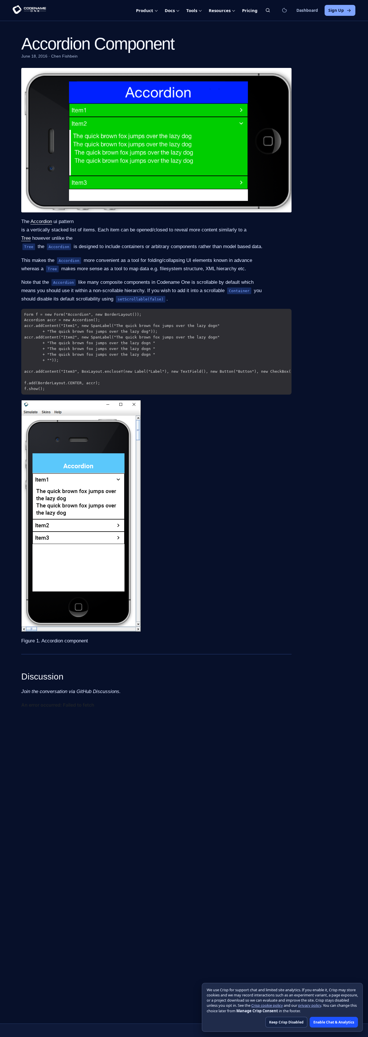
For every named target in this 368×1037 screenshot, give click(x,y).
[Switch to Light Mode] (284, 10)
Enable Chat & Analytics (333, 1022)
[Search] (268, 10)
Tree (26, 238)
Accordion (41, 221)
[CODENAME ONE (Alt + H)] (29, 10)
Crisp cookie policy (267, 1005)
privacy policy (309, 1005)
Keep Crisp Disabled (286, 1022)
